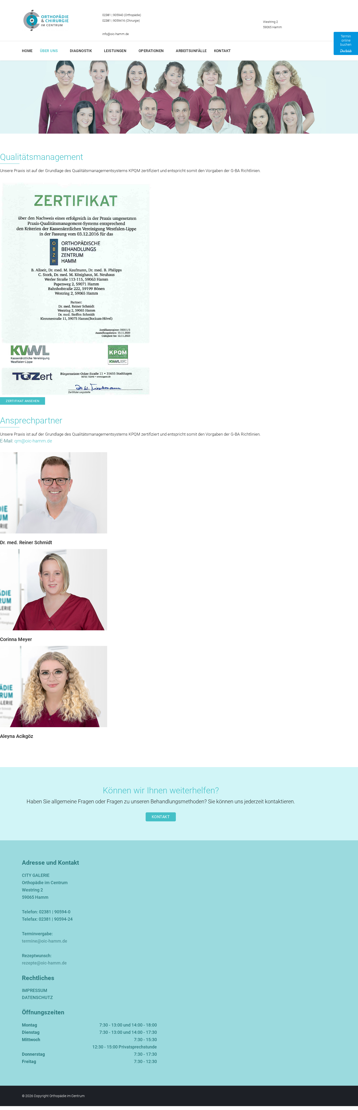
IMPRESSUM (34, 990)
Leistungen (115, 51)
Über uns (49, 51)
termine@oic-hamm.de (44, 941)
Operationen (151, 51)
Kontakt (222, 51)
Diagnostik (81, 51)
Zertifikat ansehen (22, 401)
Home (27, 51)
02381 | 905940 (112, 15)
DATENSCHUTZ (37, 997)
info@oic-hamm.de (115, 34)
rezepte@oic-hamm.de (44, 962)
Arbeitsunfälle (191, 51)
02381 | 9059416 (113, 20)
